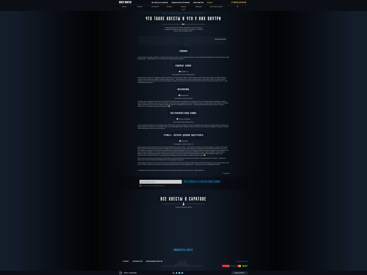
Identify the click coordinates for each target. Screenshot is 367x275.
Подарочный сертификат (180, 2)
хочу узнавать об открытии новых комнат (202, 181)
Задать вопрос (239, 273)
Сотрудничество (137, 261)
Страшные (139, 6)
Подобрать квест (183, 249)
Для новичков (155, 6)
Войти (126, 273)
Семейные (183, 6)
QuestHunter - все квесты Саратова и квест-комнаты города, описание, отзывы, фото (182, 266)
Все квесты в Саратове (160, 2)
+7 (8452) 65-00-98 (238, 2)
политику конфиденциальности (157, 185)
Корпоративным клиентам (154, 261)
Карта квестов (198, 2)
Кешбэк (209, 2)
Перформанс (198, 6)
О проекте (126, 261)
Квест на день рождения (216, 6)
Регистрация (132, 273)
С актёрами (169, 6)
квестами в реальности (220, 39)
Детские (124, 6)
